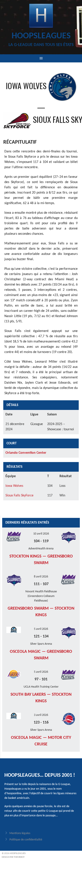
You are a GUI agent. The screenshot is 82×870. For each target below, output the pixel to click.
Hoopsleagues (41, 36)
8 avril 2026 (41, 576)
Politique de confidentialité (25, 839)
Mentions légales (19, 833)
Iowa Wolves (14, 486)
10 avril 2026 (41, 533)
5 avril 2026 (41, 629)
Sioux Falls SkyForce (19, 495)
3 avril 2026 (41, 715)
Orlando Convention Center (25, 453)
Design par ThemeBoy (13, 857)
